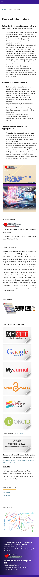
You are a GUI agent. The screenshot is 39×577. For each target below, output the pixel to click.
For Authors (6, 495)
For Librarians (7, 499)
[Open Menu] (2, 2)
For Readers (7, 492)
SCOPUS (20, 433)
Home (4, 9)
